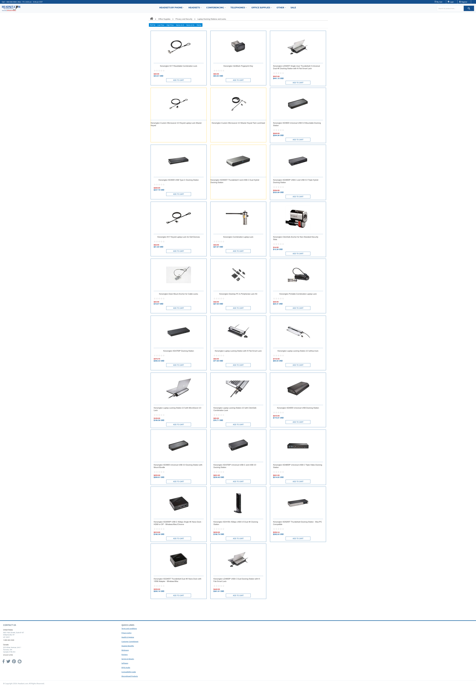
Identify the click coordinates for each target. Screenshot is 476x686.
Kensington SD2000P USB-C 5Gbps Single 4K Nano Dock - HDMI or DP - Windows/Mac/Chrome (178, 523)
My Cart (439, 2)
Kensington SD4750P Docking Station (178, 351)
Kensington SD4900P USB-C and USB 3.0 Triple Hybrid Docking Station (295, 181)
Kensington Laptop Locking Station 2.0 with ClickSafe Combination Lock (234, 409)
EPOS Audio (125, 667)
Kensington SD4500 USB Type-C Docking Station (179, 180)
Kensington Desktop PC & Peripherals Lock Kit (238, 294)
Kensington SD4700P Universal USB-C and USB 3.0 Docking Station (234, 466)
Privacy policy (126, 633)
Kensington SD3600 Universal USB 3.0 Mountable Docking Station (297, 124)
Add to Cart (178, 80)
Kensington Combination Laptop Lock (238, 237)
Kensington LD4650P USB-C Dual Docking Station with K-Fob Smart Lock (236, 579)
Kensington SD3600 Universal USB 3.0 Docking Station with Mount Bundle (178, 466)
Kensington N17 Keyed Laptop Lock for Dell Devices (178, 237)
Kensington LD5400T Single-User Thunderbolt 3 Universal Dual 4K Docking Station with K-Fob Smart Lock (296, 67)
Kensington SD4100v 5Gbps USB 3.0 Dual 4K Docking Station (235, 523)
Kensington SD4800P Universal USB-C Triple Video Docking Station (297, 466)
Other (281, 7)
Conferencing (215, 7)
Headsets (194, 7)
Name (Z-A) (190, 25)
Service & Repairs (127, 659)
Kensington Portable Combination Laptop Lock (298, 294)
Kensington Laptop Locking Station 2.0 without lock (298, 351)
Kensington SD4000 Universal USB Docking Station (298, 408)
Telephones (237, 7)
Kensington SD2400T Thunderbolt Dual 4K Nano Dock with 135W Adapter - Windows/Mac (177, 579)
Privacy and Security (184, 19)
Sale (293, 7)
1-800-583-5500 (11, 2)
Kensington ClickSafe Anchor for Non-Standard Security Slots (295, 238)
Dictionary (125, 650)
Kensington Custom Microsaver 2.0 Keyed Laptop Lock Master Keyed (176, 124)
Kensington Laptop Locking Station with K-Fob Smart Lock (238, 351)
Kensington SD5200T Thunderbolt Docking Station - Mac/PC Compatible (297, 523)
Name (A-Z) (180, 25)
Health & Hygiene (127, 637)
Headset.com (23, 683)
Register (464, 2)
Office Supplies (261, 7)
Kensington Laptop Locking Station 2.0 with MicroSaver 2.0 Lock (177, 409)
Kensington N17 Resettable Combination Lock (178, 66)
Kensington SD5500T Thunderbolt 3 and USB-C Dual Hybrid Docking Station (234, 181)
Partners (124, 654)
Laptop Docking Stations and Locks (211, 19)
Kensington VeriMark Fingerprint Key (238, 66)
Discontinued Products (129, 676)
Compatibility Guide (128, 672)
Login (452, 2)
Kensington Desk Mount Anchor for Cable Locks (178, 294)
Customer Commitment (129, 641)
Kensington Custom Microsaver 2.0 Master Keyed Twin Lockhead (238, 123)
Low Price (160, 25)
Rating (199, 25)
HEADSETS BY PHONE (170, 7)
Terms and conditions (129, 628)
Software (124, 663)
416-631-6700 (8, 655)
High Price (170, 25)
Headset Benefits (127, 646)
